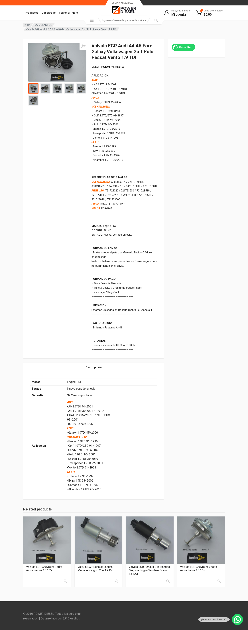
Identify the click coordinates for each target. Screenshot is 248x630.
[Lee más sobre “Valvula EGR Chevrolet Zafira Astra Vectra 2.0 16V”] (65, 581)
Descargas (49, 12)
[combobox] (124, 20)
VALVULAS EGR (43, 24)
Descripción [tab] (94, 367)
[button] (237, 619)
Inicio (27, 24)
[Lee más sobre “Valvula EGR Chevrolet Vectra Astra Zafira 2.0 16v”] (219, 581)
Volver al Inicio (68, 12)
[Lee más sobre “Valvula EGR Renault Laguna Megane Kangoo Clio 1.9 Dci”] (116, 581)
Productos (31, 12)
